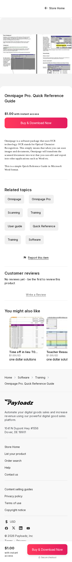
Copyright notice (15, 510)
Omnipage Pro (41, 199)
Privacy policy (13, 496)
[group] (26, 339)
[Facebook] (6, 528)
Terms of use (13, 503)
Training (36, 212)
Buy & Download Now (36, 123)
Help (8, 467)
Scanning (14, 212)
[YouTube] (28, 528)
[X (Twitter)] (13, 528)
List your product (15, 453)
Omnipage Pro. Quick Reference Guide (29, 383)
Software (35, 239)
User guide (15, 226)
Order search (13, 460)
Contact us (11, 474)
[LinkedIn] (20, 528)
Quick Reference (44, 226)
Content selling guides (19, 489)
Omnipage (14, 199)
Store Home (57, 8)
